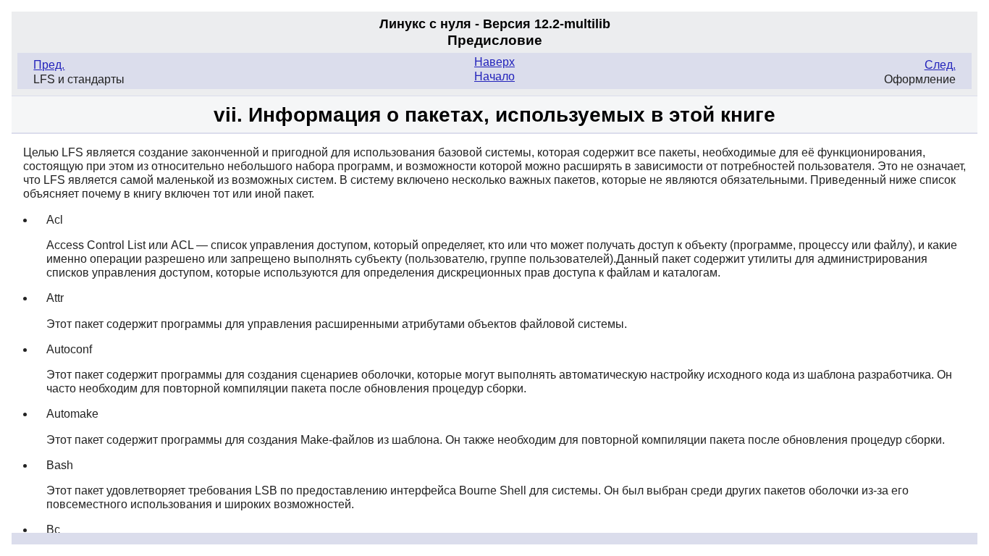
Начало (494, 76)
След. (940, 65)
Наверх (494, 62)
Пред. (48, 65)
